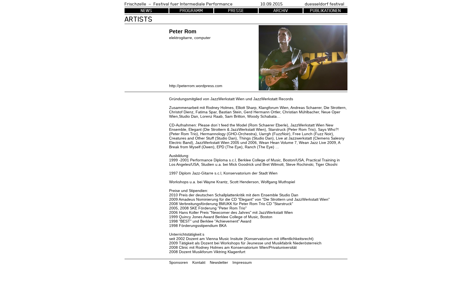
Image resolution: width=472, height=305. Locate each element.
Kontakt (198, 262)
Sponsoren (178, 262)
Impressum (242, 262)
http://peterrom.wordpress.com (195, 86)
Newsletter (219, 262)
